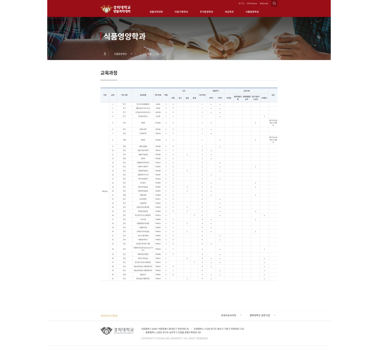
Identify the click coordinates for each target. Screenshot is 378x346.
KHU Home (252, 3)
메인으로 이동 (104, 53)
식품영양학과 (252, 11)
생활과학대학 (156, 11)
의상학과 (229, 11)
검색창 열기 (274, 3)
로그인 (241, 3)
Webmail (264, 3)
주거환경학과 (206, 11)
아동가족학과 (181, 11)
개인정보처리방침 (109, 315)
